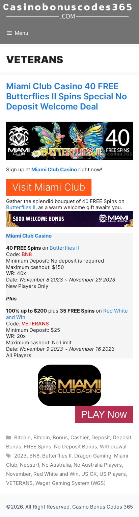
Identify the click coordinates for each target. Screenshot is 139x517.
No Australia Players (98, 465)
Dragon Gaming (92, 455)
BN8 (27, 254)
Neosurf (29, 465)
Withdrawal (113, 446)
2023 (20, 455)
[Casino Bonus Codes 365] (67, 11)
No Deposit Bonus (75, 446)
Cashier (80, 437)
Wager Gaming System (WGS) (70, 483)
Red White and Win (56, 474)
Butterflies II (20, 207)
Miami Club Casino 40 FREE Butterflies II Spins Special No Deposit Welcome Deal (66, 96)
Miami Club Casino (54, 169)
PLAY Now (104, 414)
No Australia (56, 465)
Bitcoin (22, 437)
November (18, 474)
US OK (89, 474)
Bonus (60, 437)
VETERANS (35, 323)
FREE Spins (37, 446)
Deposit (100, 437)
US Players (113, 474)
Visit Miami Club (48, 187)
